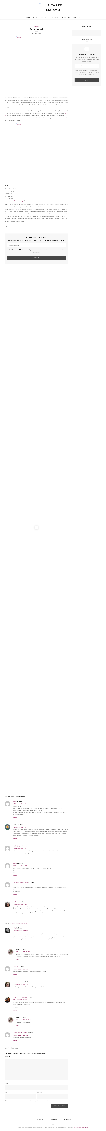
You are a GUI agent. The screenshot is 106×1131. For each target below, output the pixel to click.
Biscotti (36, 26)
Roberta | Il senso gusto (20, 882)
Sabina (15, 863)
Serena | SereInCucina (20, 1032)
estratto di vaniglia (18, 201)
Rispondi (15, 817)
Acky (14, 928)
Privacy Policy (77, 1128)
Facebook (40, 1120)
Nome (6, 1083)
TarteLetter (65, 17)
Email (6, 1092)
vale (14, 801)
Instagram (67, 1120)
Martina (15, 902)
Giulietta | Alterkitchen (20, 997)
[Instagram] (86, 33)
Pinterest (54, 1120)
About (35, 17)
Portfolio (54, 17)
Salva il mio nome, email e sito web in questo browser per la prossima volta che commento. (30, 1101)
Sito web (39, 1092)
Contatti (76, 17)
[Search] (100, 5)
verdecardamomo (18, 982)
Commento (8, 1057)
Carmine (15, 966)
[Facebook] (83, 33)
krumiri (24, 226)
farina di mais (17, 226)
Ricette (43, 17)
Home (28, 17)
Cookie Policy (85, 1128)
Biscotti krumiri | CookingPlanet (18, 923)
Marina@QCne (17, 846)
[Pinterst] (89, 33)
